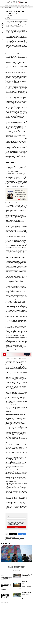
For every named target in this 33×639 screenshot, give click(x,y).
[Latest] (3, 6)
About (30, 1)
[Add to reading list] (2, 39)
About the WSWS (22, 7)
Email (8, 516)
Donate (30, 7)
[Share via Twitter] (2, 26)
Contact (28, 1)
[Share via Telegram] (2, 30)
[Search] (32, 6)
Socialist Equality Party (12, 7)
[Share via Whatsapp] (2, 28)
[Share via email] (2, 32)
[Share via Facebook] (2, 23)
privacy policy (16, 523)
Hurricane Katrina (5, 543)
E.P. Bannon (7, 17)
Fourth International (5, 7)
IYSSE (18, 7)
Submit (16, 527)
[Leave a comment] (2, 37)
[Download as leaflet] (2, 35)
